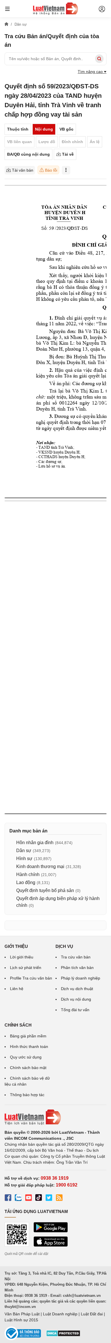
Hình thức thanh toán (29, 1046)
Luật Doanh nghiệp (60, 1314)
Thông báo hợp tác (27, 1094)
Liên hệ (16, 988)
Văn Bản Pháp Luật (22, 1314)
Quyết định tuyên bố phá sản (45, 890)
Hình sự (24, 858)
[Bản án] (55, 8)
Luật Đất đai (92, 1314)
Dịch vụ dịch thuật (77, 988)
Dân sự (23, 850)
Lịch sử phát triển (25, 967)
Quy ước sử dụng (26, 1057)
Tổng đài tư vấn (75, 1009)
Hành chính (28, 874)
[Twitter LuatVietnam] (49, 1198)
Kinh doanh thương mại (40, 866)
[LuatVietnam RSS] (59, 1198)
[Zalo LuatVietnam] (18, 1198)
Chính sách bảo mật (28, 1067)
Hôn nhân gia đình (35, 842)
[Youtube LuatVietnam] (28, 1198)
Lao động (25, 882)
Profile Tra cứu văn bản (31, 978)
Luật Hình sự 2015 (21, 1320)
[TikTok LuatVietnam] (38, 1198)
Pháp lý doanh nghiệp (80, 978)
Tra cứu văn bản (76, 957)
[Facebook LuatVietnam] (8, 1198)
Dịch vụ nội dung (76, 999)
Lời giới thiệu (21, 957)
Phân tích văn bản (77, 967)
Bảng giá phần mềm (28, 1036)
